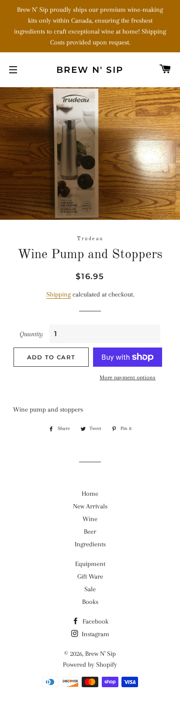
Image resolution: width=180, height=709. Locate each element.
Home (90, 494)
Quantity (31, 334)
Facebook (94, 621)
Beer (90, 531)
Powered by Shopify (90, 664)
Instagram (94, 634)
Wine (90, 519)
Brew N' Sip (90, 70)
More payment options (128, 377)
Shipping (58, 294)
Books (90, 602)
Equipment (90, 564)
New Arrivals (90, 506)
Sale (90, 589)
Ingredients (90, 544)
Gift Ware (90, 576)
